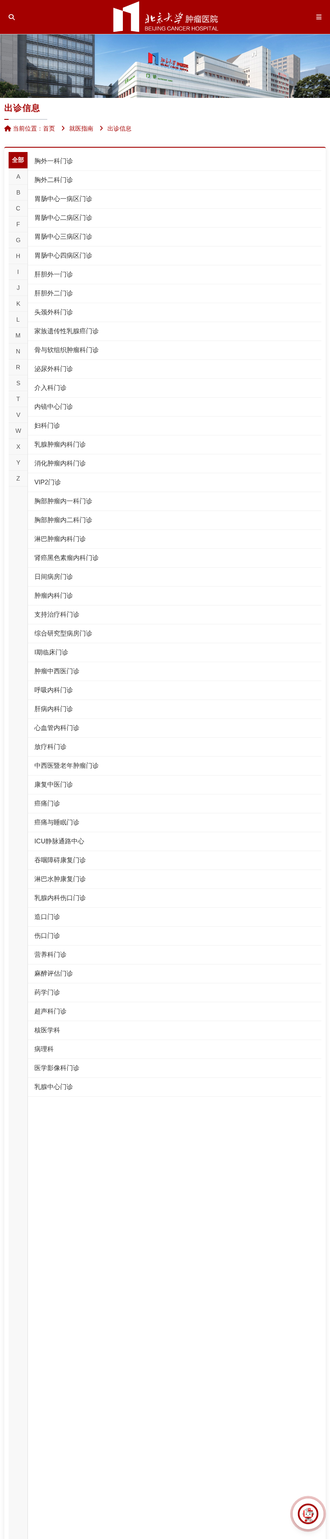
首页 (49, 128)
